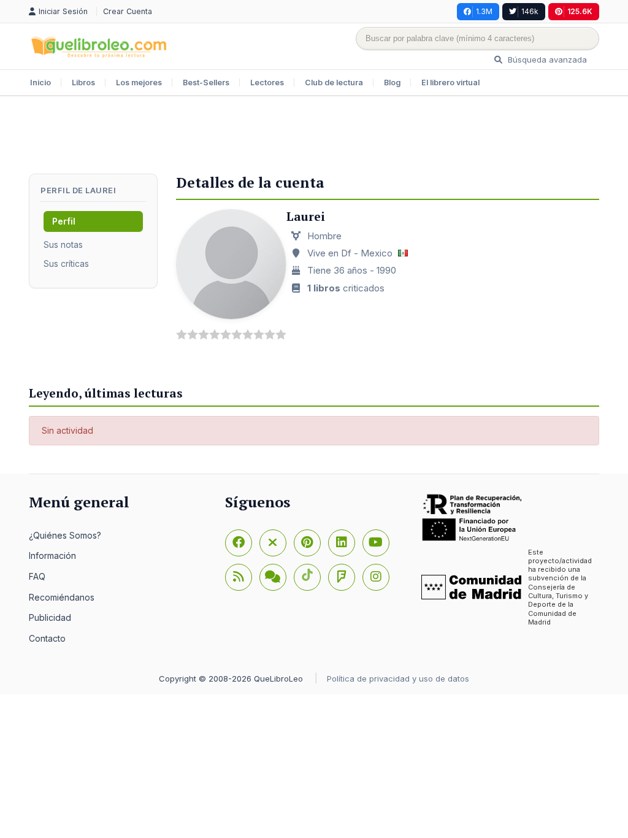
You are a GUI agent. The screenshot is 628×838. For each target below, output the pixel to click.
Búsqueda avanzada (546, 59)
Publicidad (50, 617)
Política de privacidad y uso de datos (398, 678)
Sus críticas (66, 263)
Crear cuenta (127, 11)
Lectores (267, 82)
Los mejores (139, 82)
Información (52, 555)
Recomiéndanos (61, 597)
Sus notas (63, 244)
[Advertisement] (314, 136)
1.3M (484, 11)
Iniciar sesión (64, 11)
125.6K (579, 11)
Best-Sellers (206, 82)
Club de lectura (334, 82)
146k (529, 11)
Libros (83, 82)
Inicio (40, 82)
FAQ (37, 576)
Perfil (63, 221)
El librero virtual (450, 82)
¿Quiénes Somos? (65, 535)
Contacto (47, 638)
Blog (392, 82)
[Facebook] (238, 542)
